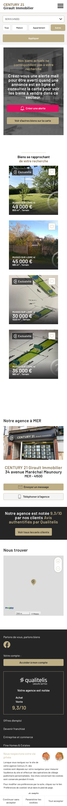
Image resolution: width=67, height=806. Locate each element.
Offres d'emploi (12, 720)
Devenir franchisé (14, 728)
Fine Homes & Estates (16, 745)
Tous (6, 27)
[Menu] (61, 5)
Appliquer (33, 38)
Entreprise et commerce (18, 737)
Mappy (36, 613)
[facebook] (6, 644)
